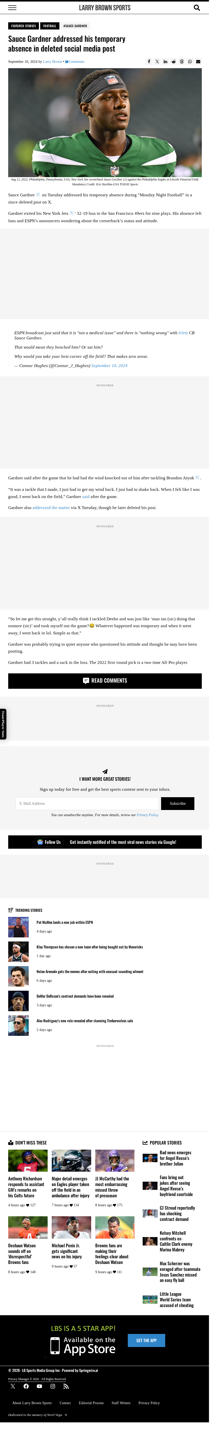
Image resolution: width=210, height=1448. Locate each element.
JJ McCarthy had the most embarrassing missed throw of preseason (112, 1187)
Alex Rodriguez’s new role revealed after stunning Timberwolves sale (85, 1020)
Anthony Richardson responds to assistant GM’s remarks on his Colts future (26, 1187)
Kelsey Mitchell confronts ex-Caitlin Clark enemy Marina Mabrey (176, 1241)
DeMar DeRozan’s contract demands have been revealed (75, 996)
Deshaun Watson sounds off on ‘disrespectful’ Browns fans (22, 1254)
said (86, 496)
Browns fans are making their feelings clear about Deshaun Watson (112, 1254)
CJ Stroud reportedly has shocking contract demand (177, 1213)
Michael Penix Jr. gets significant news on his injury (67, 1251)
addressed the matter (51, 507)
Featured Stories (23, 26)
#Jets (183, 332)
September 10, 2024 (109, 365)
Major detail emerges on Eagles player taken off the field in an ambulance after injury (70, 1187)
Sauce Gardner (76, 26)
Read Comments (108, 680)
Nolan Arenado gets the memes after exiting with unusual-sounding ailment (90, 971)
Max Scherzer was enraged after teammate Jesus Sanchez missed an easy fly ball (180, 1272)
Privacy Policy (147, 815)
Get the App (146, 1340)
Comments (76, 61)
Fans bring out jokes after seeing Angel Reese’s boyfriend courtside (176, 1185)
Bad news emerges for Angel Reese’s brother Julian (175, 1158)
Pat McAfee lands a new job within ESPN (65, 922)
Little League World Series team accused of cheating (177, 1299)
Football (49, 26)
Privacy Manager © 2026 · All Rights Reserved (37, 1379)
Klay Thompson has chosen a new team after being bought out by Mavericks (90, 947)
